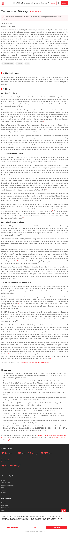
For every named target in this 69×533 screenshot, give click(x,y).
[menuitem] (59, 3)
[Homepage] (3, 3)
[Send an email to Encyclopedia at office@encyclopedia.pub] (2, 465)
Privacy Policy (8, 440)
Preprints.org (5, 507)
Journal (29, 3)
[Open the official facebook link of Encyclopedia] (19, 465)
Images (24, 3)
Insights (40, 3)
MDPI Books (4, 505)
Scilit (2, 510)
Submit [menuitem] (64, 3)
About (45, 3)
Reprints (35, 3)
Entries (15, 3)
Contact (3, 490)
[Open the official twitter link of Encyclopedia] (6, 465)
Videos (19, 3)
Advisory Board (5, 482)
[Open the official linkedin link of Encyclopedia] (11, 465)
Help (2, 487)
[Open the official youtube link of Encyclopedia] (15, 465)
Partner (3, 492)
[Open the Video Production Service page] (63, 511)
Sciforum (3, 502)
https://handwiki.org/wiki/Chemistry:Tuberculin (34, 362)
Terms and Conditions (58, 437)
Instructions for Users (7, 485)
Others (10, 23)
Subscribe (7, 460)
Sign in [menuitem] (53, 3)
